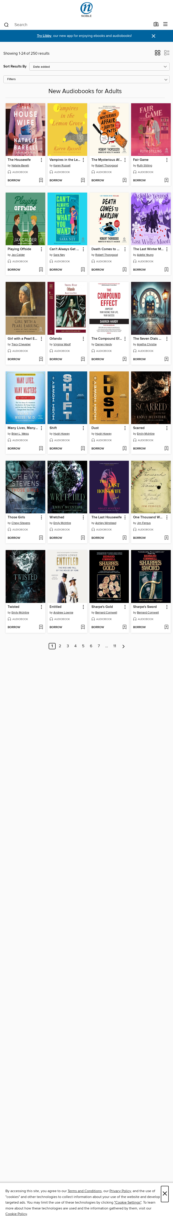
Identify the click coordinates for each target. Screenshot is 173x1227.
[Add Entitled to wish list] (83, 627)
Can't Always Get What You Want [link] (65, 249)
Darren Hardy (103, 344)
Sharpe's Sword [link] (145, 607)
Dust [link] (95, 428)
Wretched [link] (57, 517)
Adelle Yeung (145, 255)
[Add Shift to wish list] (83, 449)
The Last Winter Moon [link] (148, 249)
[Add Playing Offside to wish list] (41, 270)
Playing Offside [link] (19, 249)
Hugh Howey (61, 434)
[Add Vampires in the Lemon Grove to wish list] (83, 181)
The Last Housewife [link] (106, 517)
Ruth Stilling (144, 165)
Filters (11, 79)
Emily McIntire (146, 434)
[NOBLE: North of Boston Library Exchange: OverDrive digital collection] (86, 9)
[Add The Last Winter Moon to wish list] (166, 270)
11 (114, 646)
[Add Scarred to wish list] (166, 449)
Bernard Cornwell (106, 612)
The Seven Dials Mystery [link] (148, 339)
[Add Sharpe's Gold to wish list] (124, 627)
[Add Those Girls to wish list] (41, 538)
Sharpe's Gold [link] (102, 607)
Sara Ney (59, 255)
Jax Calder (18, 255)
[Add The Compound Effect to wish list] (124, 359)
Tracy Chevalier (21, 344)
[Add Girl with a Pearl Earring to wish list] (41, 359)
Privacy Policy (120, 1191)
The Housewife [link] (19, 160)
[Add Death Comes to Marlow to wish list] (124, 270)
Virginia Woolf (62, 344)
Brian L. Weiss (20, 434)
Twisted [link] (13, 607)
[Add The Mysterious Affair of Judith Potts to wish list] (124, 181)
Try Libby (44, 36)
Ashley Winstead (105, 523)
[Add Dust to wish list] (124, 449)
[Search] (6, 24)
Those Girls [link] (16, 517)
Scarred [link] (139, 428)
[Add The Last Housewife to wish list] (124, 538)
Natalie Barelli (20, 165)
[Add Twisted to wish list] (41, 627)
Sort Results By (15, 66)
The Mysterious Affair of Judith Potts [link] (107, 160)
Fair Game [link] (140, 160)
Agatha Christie (147, 344)
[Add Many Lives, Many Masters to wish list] (41, 449)
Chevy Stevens (20, 523)
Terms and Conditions (85, 1191)
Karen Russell (62, 165)
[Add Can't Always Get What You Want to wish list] (83, 270)
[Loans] (156, 25)
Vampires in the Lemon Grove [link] (65, 160)
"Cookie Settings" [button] (127, 1202)
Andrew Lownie (63, 612)
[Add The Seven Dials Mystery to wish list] (166, 359)
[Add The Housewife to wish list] (41, 181)
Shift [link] (53, 428)
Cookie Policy (16, 1214)
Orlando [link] (56, 339)
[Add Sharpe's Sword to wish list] (166, 627)
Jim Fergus (144, 523)
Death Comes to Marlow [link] (107, 249)
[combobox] (77, 24)
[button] (157, 54)
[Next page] (123, 646)
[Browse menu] (165, 24)
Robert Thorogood (106, 165)
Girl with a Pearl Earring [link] (23, 339)
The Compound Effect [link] (107, 339)
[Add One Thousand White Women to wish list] (166, 538)
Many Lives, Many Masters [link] (23, 428)
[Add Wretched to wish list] (83, 538)
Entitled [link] (55, 607)
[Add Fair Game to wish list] (166, 181)
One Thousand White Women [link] (148, 517)
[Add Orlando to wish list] (83, 359)
